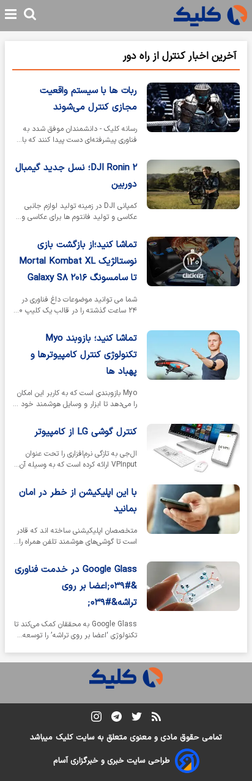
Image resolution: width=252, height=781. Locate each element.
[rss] (156, 718)
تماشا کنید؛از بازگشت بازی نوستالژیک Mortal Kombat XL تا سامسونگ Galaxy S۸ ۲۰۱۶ (78, 261)
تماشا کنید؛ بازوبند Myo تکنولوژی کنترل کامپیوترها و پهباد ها (84, 355)
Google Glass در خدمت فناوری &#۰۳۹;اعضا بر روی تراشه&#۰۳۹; (76, 586)
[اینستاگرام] (96, 719)
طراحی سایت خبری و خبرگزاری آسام (111, 761)
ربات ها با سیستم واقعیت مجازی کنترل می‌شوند (88, 99)
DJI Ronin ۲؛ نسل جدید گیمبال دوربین (76, 176)
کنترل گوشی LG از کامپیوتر (85, 432)
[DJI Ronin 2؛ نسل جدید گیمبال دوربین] (193, 193)
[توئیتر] (137, 719)
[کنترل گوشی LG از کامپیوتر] (193, 449)
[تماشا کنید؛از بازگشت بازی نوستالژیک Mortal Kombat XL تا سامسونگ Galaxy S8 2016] (193, 278)
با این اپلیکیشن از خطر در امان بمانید (78, 501)
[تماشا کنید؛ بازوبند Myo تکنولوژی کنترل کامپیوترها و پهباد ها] (193, 372)
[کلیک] (210, 15)
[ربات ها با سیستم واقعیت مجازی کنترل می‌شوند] (193, 116)
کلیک (64, 737)
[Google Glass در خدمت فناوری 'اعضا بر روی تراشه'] (193, 603)
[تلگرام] (116, 719)
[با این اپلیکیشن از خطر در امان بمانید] (193, 518)
